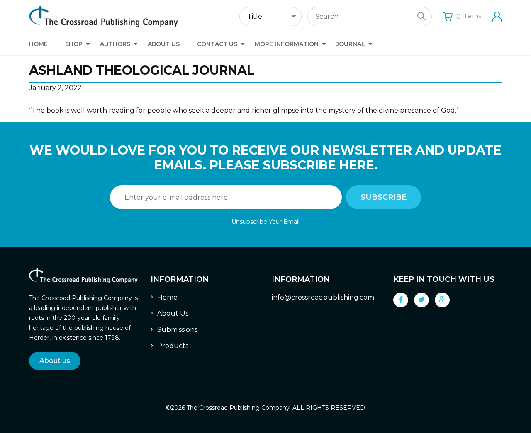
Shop (74, 44)
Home (38, 44)
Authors (115, 44)
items (468, 16)
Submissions (177, 330)
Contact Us (217, 44)
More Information (287, 44)
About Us (164, 44)
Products (172, 346)
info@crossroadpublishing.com (323, 297)
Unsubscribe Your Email (265, 221)
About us (54, 361)
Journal (350, 44)
